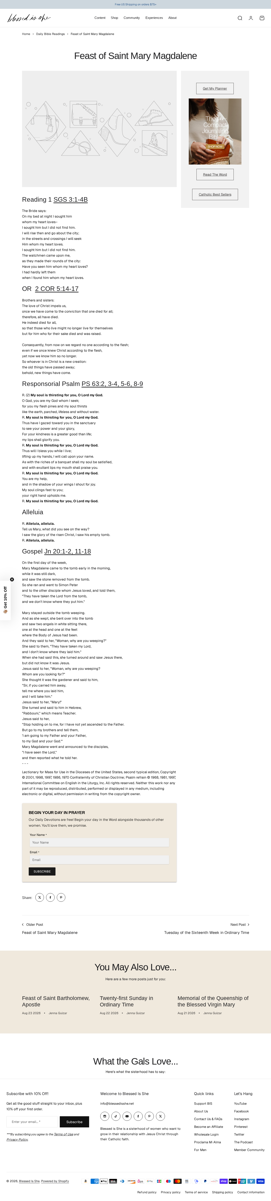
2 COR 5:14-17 (57, 288)
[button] (5, 600)
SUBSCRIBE (42, 871)
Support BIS (203, 1103)
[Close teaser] (12, 579)
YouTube (240, 1103)
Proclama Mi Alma (207, 1142)
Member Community (249, 1150)
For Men (200, 1150)
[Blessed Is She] (28, 18)
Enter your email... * (26, 1122)
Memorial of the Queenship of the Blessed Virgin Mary (213, 1001)
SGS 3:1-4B (71, 199)
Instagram (241, 1119)
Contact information (251, 1192)
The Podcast (243, 1142)
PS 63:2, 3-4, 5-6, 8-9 (112, 383)
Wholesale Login (206, 1134)
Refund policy (147, 1192)
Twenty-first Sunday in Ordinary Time (126, 1001)
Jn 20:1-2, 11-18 (67, 551)
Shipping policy (222, 1192)
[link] (39, 897)
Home (26, 34)
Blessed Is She (29, 1181)
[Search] (239, 18)
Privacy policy (171, 1192)
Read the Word (215, 174)
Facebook (241, 1111)
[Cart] (262, 18)
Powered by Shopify (55, 1181)
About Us (201, 1111)
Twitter (239, 1134)
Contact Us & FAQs (208, 1119)
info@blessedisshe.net (117, 1103)
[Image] (215, 131)
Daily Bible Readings (50, 34)
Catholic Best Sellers (215, 194)
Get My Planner (215, 88)
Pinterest (241, 1127)
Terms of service (196, 1192)
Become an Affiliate (208, 1127)
